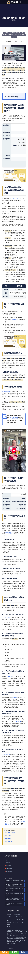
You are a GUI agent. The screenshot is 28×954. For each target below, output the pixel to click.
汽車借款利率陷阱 (10, 833)
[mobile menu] (2, 2)
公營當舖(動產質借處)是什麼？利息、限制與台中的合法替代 (14, 889)
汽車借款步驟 (8, 842)
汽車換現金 (8, 836)
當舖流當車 (8, 839)
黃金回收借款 (9, 868)
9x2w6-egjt (15, 919)
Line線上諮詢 (15, 319)
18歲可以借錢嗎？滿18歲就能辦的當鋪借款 (15, 880)
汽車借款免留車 (13, 198)
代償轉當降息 (9, 871)
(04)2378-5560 (16, 420)
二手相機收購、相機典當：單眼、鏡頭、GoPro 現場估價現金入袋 (14, 885)
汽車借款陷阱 (9, 533)
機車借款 (8, 860)
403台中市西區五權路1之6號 (14, 916)
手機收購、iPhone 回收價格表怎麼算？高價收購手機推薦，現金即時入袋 (14, 899)
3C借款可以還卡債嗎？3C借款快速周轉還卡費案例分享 (14, 903)
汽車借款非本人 (7, 617)
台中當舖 (9, 676)
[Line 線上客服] (14, 952)
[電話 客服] (4, 952)
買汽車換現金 (6, 754)
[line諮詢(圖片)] (14, 175)
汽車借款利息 (6, 391)
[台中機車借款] (14, 2)
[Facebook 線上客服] (23, 952)
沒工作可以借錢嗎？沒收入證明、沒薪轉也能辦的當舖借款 (15, 894)
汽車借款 (14, 697)
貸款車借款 (17, 721)
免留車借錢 (8, 865)
